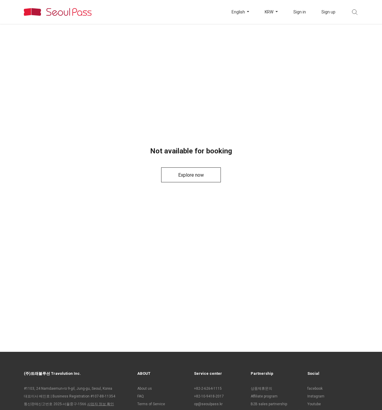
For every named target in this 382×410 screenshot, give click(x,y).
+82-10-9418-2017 (209, 396)
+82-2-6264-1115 (208, 388)
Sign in (299, 12)
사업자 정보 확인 (100, 404)
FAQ (140, 396)
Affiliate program (264, 396)
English (239, 12)
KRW (269, 12)
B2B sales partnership (269, 404)
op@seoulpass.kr (208, 404)
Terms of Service (151, 404)
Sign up (328, 12)
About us (144, 388)
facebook (315, 388)
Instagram (315, 396)
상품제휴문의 (261, 388)
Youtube (314, 404)
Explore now (191, 175)
